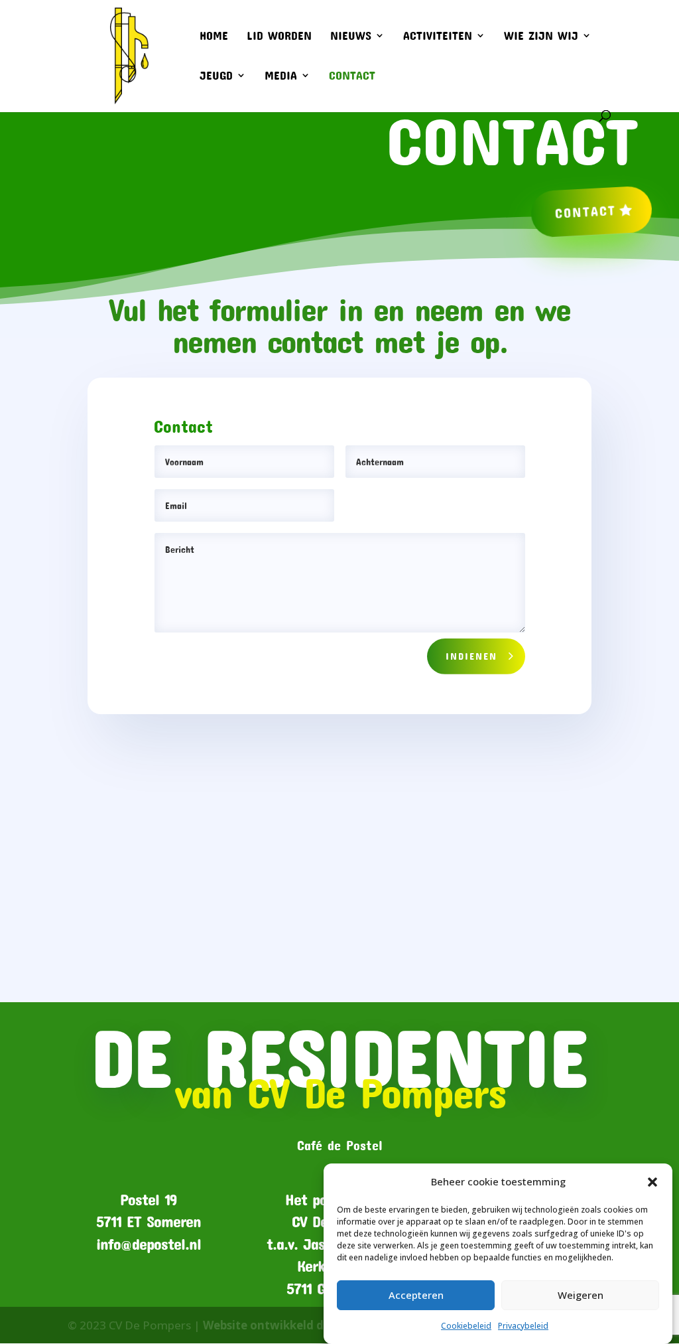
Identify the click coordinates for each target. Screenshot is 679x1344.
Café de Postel (340, 1145)
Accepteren (416, 1295)
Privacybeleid (523, 1325)
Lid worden (279, 36)
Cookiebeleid (466, 1325)
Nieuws (350, 36)
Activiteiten (437, 36)
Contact (352, 76)
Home (214, 36)
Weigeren (580, 1295)
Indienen (471, 656)
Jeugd (216, 76)
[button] (652, 1182)
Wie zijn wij (541, 36)
